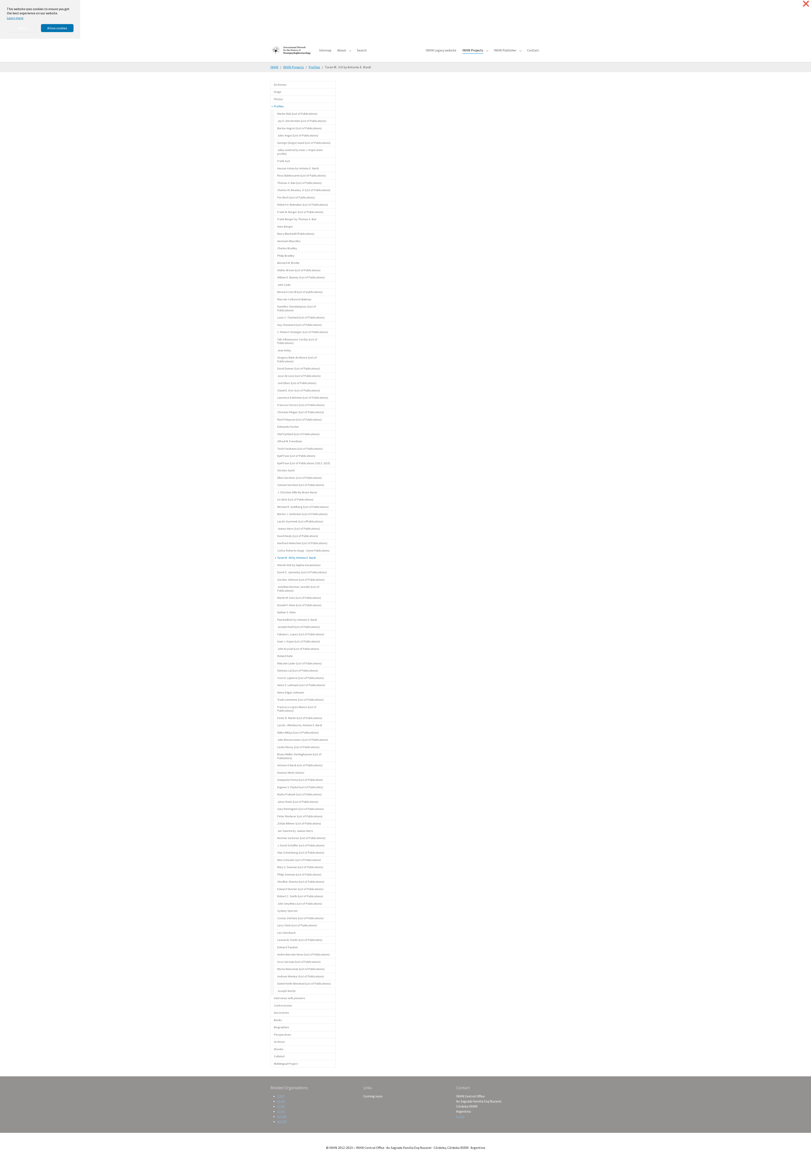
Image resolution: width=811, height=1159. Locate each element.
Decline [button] (23, 28)
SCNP (281, 1111)
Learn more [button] (15, 18)
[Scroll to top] (802, 1150)
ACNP (281, 1101)
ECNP (281, 1106)
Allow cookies (57, 28)
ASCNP (282, 1121)
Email (460, 1116)
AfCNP (282, 1116)
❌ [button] (806, 4)
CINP (280, 1096)
